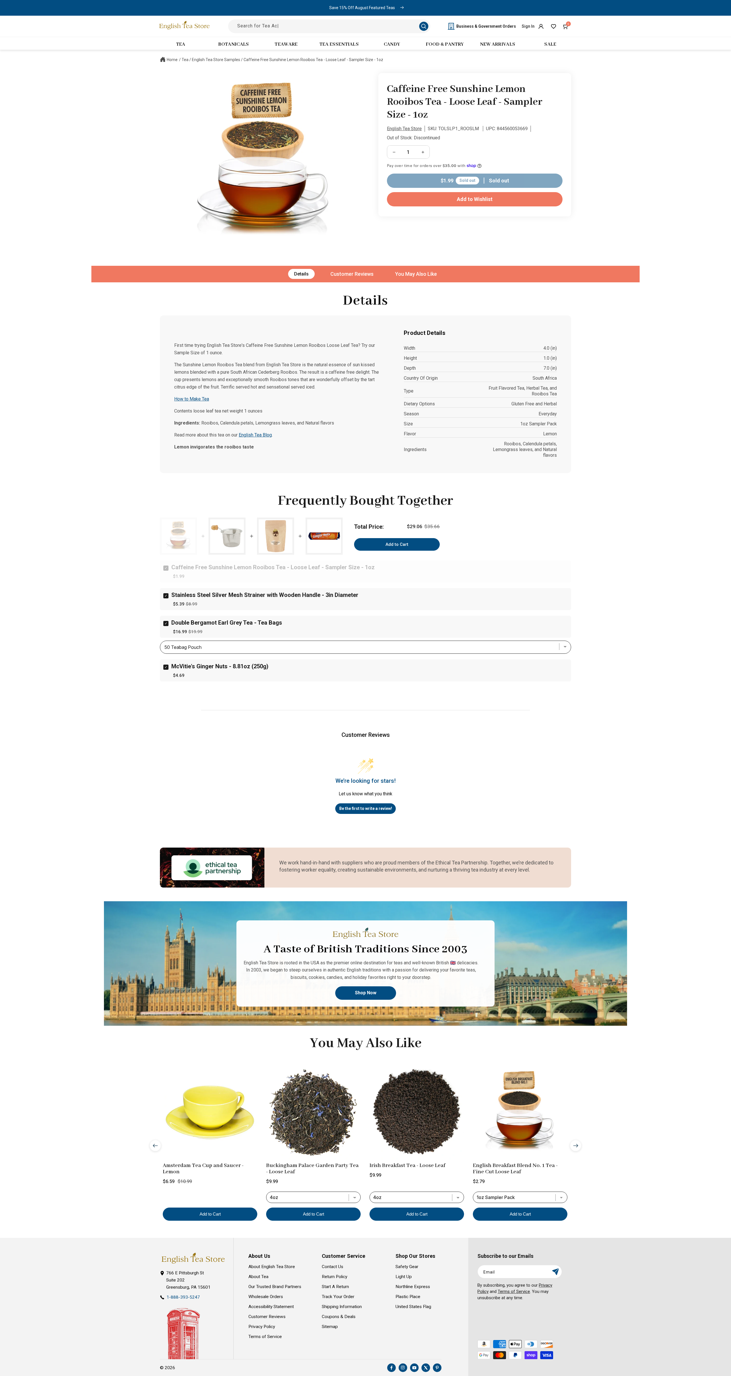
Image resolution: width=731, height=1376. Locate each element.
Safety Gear (406, 1266)
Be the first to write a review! (365, 808)
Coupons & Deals (339, 1316)
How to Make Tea (191, 399)
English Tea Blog (255, 435)
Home (172, 59)
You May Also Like (416, 274)
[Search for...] (423, 26)
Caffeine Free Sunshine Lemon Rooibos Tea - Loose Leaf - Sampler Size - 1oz (313, 59)
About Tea (258, 1276)
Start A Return (335, 1286)
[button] (566, 26)
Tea (185, 59)
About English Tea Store (271, 1266)
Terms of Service (265, 1336)
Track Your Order (338, 1296)
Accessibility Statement (271, 1306)
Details (301, 274)
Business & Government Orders (486, 26)
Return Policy (334, 1276)
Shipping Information (342, 1306)
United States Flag (413, 1306)
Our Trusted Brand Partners (274, 1286)
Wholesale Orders (265, 1296)
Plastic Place (407, 1296)
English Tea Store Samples (216, 59)
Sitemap (330, 1326)
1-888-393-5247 (183, 1297)
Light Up (403, 1276)
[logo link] (193, 1258)
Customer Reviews (351, 274)
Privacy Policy (261, 1326)
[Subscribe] (555, 1271)
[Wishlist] (553, 26)
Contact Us (332, 1266)
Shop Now (365, 992)
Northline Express (412, 1286)
